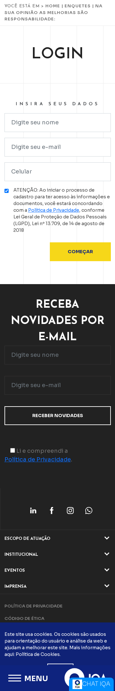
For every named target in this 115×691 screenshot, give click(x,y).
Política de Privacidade (53, 210)
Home (52, 6)
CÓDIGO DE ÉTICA (24, 618)
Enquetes (78, 6)
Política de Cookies (38, 654)
